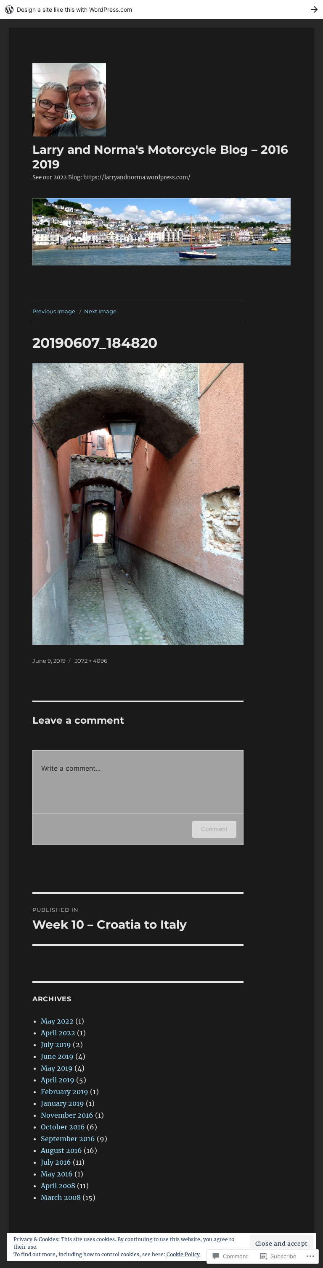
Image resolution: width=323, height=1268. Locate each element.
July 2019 (56, 1044)
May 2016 (57, 1174)
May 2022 (57, 1021)
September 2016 (68, 1138)
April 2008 (58, 1185)
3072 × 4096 (90, 660)
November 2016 (67, 1115)
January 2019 (62, 1103)
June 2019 (57, 1056)
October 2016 (63, 1127)
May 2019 (57, 1068)
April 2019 (57, 1080)
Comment (214, 828)
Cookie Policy (183, 1254)
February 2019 (64, 1091)
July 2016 (56, 1162)
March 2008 (61, 1197)
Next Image (100, 311)
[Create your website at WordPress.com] (161, 9)
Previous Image (53, 311)
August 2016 (61, 1150)
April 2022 (58, 1033)
